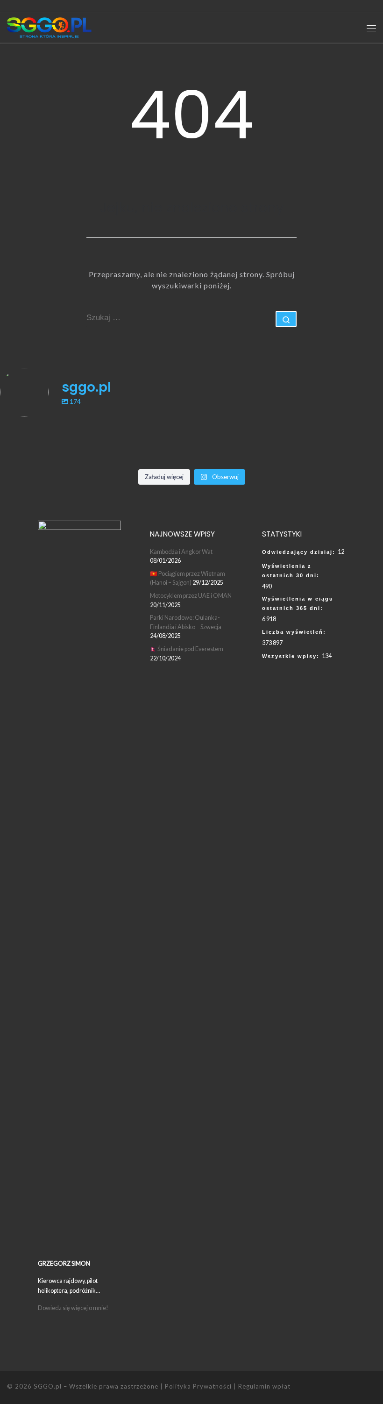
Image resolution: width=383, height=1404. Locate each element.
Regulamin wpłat (264, 1386)
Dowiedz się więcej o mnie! (73, 1307)
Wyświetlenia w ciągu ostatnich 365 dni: (297, 603)
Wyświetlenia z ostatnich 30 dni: (292, 570)
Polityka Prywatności (198, 1386)
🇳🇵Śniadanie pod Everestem (186, 648)
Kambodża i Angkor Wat (181, 551)
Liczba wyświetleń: (295, 632)
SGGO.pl (48, 1386)
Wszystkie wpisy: (292, 656)
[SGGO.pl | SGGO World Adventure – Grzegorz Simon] (49, 27)
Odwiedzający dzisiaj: (300, 552)
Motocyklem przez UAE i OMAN (191, 595)
